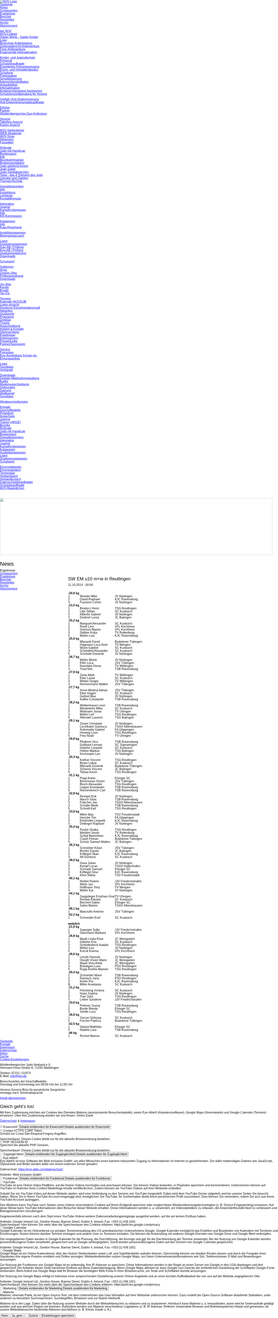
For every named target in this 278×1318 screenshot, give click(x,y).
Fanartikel (6, 142)
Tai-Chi (5, 293)
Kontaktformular (10, 198)
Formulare (7, 352)
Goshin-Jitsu (8, 272)
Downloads (7, 256)
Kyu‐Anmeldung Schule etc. (18, 355)
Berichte (5, 16)
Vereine (5, 119)
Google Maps (12, 1250)
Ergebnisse (7, 13)
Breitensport (8, 153)
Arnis (3, 269)
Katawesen (7, 221)
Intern (4, 1053)
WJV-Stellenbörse (12, 130)
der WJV (6, 31)
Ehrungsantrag (10, 358)
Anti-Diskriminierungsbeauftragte (22, 102)
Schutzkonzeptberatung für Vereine (23, 94)
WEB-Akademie (11, 133)
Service (5, 349)
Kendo (4, 287)
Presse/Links (8, 341)
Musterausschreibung (14, 384)
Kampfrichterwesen (13, 210)
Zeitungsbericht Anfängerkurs (19, 46)
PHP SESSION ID (15, 1142)
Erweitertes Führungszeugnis (19, 66)
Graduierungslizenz (13, 253)
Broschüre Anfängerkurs (16, 43)
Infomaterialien (10, 87)
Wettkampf (7, 393)
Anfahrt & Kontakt (11, 329)
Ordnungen (7, 387)
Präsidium (7, 413)
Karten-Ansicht (10, 125)
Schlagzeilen (9, 10)
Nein (5, 1315)
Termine (5, 298)
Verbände (6, 369)
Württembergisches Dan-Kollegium (23, 113)
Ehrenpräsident (10, 470)
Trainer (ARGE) (10, 422)
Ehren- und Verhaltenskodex (19, 69)
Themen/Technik (11, 181)
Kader (4, 381)
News (4, 7)
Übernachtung (9, 332)
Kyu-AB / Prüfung (11, 250)
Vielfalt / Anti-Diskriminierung (19, 99)
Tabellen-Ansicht (11, 122)
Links (3, 363)
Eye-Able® (10, 1158)
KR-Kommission (11, 216)
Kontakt (5, 407)
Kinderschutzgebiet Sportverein (21, 90)
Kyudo (4, 290)
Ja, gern (17, 1315)
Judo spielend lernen (14, 166)
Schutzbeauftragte (12, 63)
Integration (7, 203)
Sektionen (7, 266)
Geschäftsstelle (10, 410)
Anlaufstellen (9, 84)
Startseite (6, 4)
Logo (3, 40)
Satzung (5, 390)
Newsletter (7, 19)
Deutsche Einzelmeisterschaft (20, 307)
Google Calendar (14, 1227)
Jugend (5, 206)
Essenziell (10, 1126)
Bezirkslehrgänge (12, 159)
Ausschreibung (10, 326)
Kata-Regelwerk (11, 227)
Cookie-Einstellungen (14, 1059)
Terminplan (7, 473)
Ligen (4, 241)
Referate (6, 147)
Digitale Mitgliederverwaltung (19, 378)
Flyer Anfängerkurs (12, 49)
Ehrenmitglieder (10, 467)
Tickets (4, 322)
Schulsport (7, 261)
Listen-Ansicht (9, 304)
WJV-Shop (7, 136)
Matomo (8, 1292)
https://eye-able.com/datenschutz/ (40, 1169)
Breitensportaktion (12, 163)
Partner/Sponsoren (12, 344)
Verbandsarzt (9, 476)
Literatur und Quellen (14, 178)
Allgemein (7, 139)
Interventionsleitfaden (14, 81)
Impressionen (9, 338)
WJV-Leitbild (8, 34)
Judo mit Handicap (12, 150)
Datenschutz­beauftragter (16, 482)
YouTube (9, 1182)
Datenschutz (8, 1050)
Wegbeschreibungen (14, 401)
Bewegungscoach (12, 235)
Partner (5, 110)
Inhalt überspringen (13, 1098)
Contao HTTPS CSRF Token (22, 1130)
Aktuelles (6, 310)
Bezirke (5, 425)
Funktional (10, 1178)
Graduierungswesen (13, 244)
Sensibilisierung (11, 78)
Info (2, 156)
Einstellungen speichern (58, 1315)
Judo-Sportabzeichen (14, 172)
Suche (4, 1056)
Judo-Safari (8, 169)
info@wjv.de (18, 1076)
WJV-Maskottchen (12, 488)
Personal (6, 60)
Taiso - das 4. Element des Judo (21, 175)
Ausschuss (7, 416)
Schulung (6, 72)
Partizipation (8, 75)
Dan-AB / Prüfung (12, 247)
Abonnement (8, 25)
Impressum (7, 1047)
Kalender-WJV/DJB (13, 301)
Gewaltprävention (12, 186)
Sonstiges (6, 366)
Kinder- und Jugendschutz (17, 57)
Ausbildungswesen (13, 232)
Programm (7, 316)
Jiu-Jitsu (5, 284)
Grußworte (7, 313)
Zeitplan (5, 319)
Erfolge (5, 107)
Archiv (4, 22)
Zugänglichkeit (13, 1154)
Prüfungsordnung (11, 275)
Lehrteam (6, 195)
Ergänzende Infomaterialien (18, 52)
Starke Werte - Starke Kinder (19, 37)
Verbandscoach (10, 479)
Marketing (9, 1288)
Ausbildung (7, 192)
